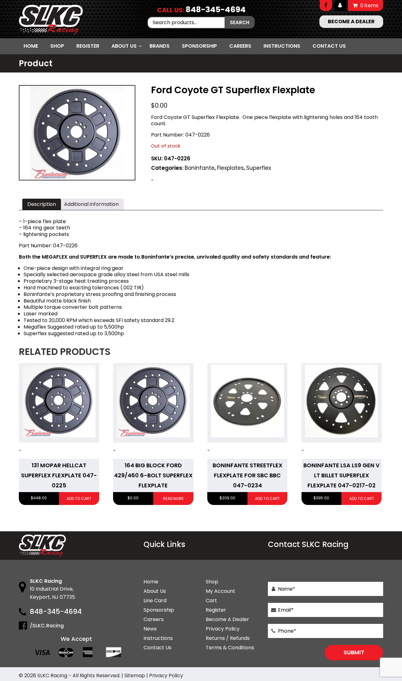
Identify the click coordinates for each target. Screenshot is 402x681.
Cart (211, 600)
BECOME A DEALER (351, 21)
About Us (124, 46)
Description (41, 204)
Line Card (155, 600)
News (150, 628)
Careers (240, 46)
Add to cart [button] (79, 498)
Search (239, 22)
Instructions (281, 46)
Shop (57, 46)
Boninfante (200, 168)
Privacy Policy (223, 628)
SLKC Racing (52, 675)
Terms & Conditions (230, 647)
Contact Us (329, 46)
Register (87, 46)
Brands (159, 46)
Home (31, 46)
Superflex (258, 168)
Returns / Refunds (228, 638)
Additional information (91, 204)
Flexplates (230, 168)
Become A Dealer (227, 619)
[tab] (41, 204)
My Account (220, 591)
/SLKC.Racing (47, 625)
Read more (173, 498)
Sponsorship (199, 46)
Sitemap (134, 675)
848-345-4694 (216, 9)
